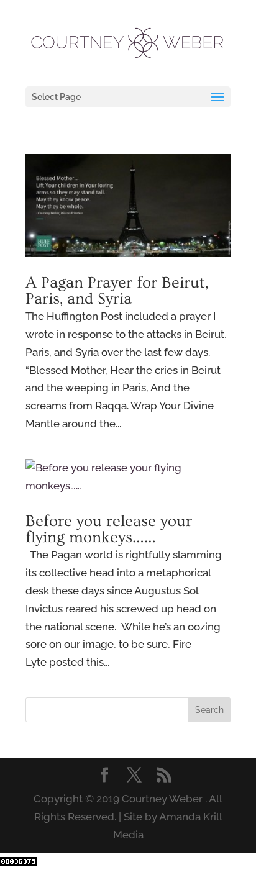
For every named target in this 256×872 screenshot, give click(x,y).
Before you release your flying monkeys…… (108, 529)
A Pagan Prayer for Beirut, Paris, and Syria (116, 291)
